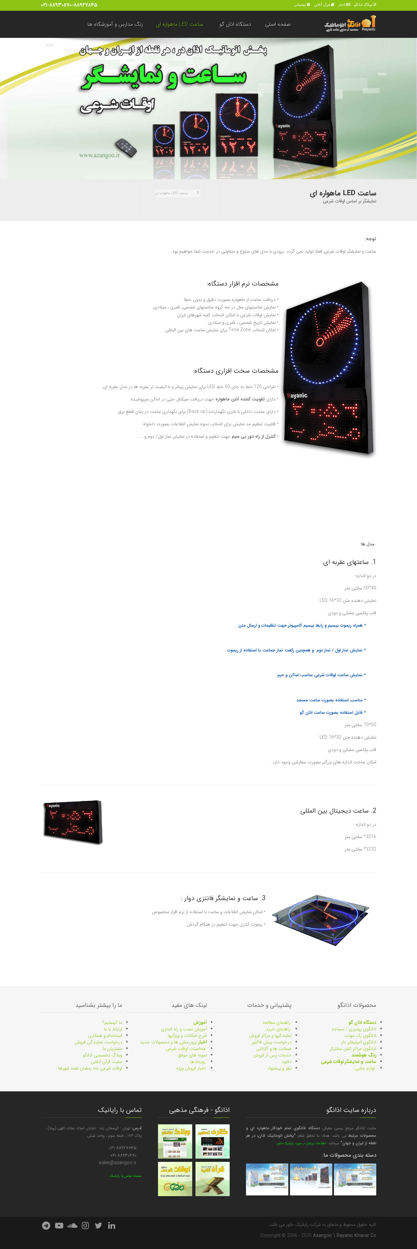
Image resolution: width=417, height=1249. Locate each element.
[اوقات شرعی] (175, 1179)
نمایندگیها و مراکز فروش (270, 1035)
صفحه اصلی (278, 24)
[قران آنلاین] (212, 1179)
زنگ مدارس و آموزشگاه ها (115, 24)
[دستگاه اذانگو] (267, 1179)
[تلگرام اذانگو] (46, 1226)
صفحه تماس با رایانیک (126, 1176)
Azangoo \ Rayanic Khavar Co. (317, 1235)
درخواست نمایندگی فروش (98, 1042)
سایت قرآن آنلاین (106, 1061)
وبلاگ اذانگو (363, 5)
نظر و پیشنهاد (279, 1068)
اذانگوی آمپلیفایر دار (358, 1042)
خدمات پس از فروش (272, 1055)
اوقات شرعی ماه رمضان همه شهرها (90, 1068)
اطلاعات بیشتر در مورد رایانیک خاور (301, 1143)
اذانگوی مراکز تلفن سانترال (352, 1048)
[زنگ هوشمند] (355, 1179)
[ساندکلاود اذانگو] (72, 1226)
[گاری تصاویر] (212, 1141)
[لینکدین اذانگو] (112, 1226)
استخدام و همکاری (105, 1035)
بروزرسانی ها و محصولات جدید (173, 1042)
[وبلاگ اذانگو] (175, 1141)
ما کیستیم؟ (112, 1022)
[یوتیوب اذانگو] (59, 1226)
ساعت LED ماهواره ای (179, 24)
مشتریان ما (112, 1048)
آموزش (200, 1022)
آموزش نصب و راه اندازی (184, 1029)
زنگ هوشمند (364, 1055)
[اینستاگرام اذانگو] (85, 1226)
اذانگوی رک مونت (360, 1035)
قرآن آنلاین (322, 5)
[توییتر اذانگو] (98, 1226)
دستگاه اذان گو (235, 24)
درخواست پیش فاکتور (272, 1042)
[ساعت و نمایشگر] (311, 1179)
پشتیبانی (300, 5)
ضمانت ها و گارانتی (274, 1048)
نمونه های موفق (192, 1055)
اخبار (341, 5)
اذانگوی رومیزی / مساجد (353, 1029)
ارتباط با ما (113, 1029)
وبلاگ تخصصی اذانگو (102, 1055)
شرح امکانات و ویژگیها (187, 1035)
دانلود (286, 1061)
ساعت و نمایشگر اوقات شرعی (348, 1061)
